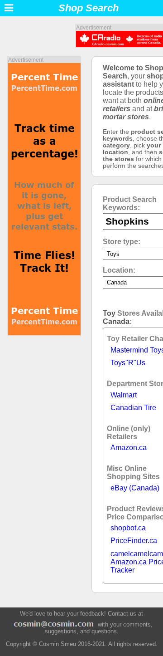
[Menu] (8, 8)
